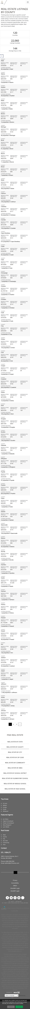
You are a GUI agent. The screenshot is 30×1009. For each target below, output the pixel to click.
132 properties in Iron (7, 653)
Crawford (3, 379)
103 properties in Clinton (8, 347)
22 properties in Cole (7, 361)
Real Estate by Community (15, 763)
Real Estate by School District (15, 773)
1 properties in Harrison (7, 599)
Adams (3, 74)
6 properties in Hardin (7, 586)
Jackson (3, 657)
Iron (2, 644)
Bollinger (3, 127)
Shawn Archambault (8, 823)
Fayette (3, 472)
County (5, 836)
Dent (2, 405)
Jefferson (3, 684)
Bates (2, 100)
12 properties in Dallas (7, 401)
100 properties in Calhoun (8, 202)
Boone (3, 153)
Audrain (3, 87)
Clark (2, 313)
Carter (2, 246)
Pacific (4, 809)
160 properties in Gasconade (9, 533)
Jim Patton (5, 819)
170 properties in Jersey (8, 706)
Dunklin (3, 432)
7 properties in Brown (7, 175)
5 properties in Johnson (7, 719)
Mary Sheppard (7, 825)
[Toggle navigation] (28, 2)
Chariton (3, 286)
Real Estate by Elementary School (15, 778)
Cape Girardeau (5, 233)
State (4, 834)
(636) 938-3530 (10, 861)
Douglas (3, 419)
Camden (3, 220)
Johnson (3, 710)
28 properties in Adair (7, 69)
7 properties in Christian (7, 308)
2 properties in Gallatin (7, 520)
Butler (2, 180)
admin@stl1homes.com (12, 863)
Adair (2, 61)
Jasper (3, 671)
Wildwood (5, 811)
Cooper (3, 366)
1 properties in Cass (6, 268)
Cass (2, 259)
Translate (16, 997)
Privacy (15, 880)
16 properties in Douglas (8, 427)
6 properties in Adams (7, 82)
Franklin (3, 485)
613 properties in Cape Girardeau (10, 241)
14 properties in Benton (7, 122)
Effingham (4, 458)
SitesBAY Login (15, 891)
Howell (3, 631)
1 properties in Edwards (7, 454)
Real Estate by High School (15, 789)
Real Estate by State (15, 742)
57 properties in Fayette (7, 480)
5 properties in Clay (6, 334)
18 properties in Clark (7, 321)
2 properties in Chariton (7, 294)
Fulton (2, 498)
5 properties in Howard (7, 626)
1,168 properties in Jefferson (9, 692)
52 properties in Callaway (8, 215)
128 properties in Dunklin (8, 440)
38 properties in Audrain (8, 96)
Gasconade (4, 525)
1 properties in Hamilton (7, 573)
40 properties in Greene (7, 546)
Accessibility (15, 883)
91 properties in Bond (7, 149)
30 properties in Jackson (8, 666)
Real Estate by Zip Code (15, 757)
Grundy (3, 551)
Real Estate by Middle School (15, 784)
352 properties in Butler (7, 188)
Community (6, 842)
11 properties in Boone (7, 162)
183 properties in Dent (7, 414)
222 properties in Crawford (8, 387)
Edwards (3, 445)
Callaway (3, 206)
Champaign (4, 273)
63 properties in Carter (7, 255)
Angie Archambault (8, 821)
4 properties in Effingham (8, 467)
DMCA (15, 885)
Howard (3, 618)
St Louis (5, 803)
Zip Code (5, 840)
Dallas (3, 392)
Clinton (3, 339)
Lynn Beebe (6, 827)
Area (4, 844)
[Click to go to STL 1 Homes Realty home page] (2, 2)
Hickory (3, 604)
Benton (3, 114)
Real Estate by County (15, 747)
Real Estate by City (15, 752)
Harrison (3, 591)
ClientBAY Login (15, 888)
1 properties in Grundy (7, 560)
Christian (3, 299)
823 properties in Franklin (8, 493)
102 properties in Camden (8, 228)
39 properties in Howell (7, 639)
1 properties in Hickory (7, 613)
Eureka (5, 807)
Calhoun (3, 193)
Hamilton (3, 565)
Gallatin (3, 511)
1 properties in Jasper (7, 679)
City (4, 838)
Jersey (3, 697)
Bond (2, 140)
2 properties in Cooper (7, 374)
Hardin (3, 578)
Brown (3, 167)
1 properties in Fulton (7, 507)
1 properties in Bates (7, 109)
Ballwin (5, 805)
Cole (2, 352)
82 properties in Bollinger (8, 135)
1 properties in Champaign (8, 281)
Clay (2, 326)
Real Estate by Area (15, 768)
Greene (3, 538)
